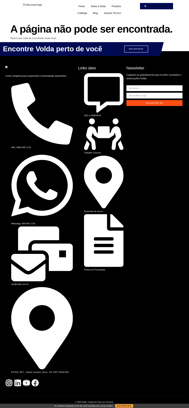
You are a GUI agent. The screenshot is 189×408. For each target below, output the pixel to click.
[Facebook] (35, 383)
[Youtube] (26, 383)
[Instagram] (9, 383)
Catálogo (82, 13)
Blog (95, 13)
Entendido (124, 406)
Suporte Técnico (112, 13)
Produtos (116, 6)
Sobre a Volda (98, 6)
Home (82, 6)
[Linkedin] (17, 383)
